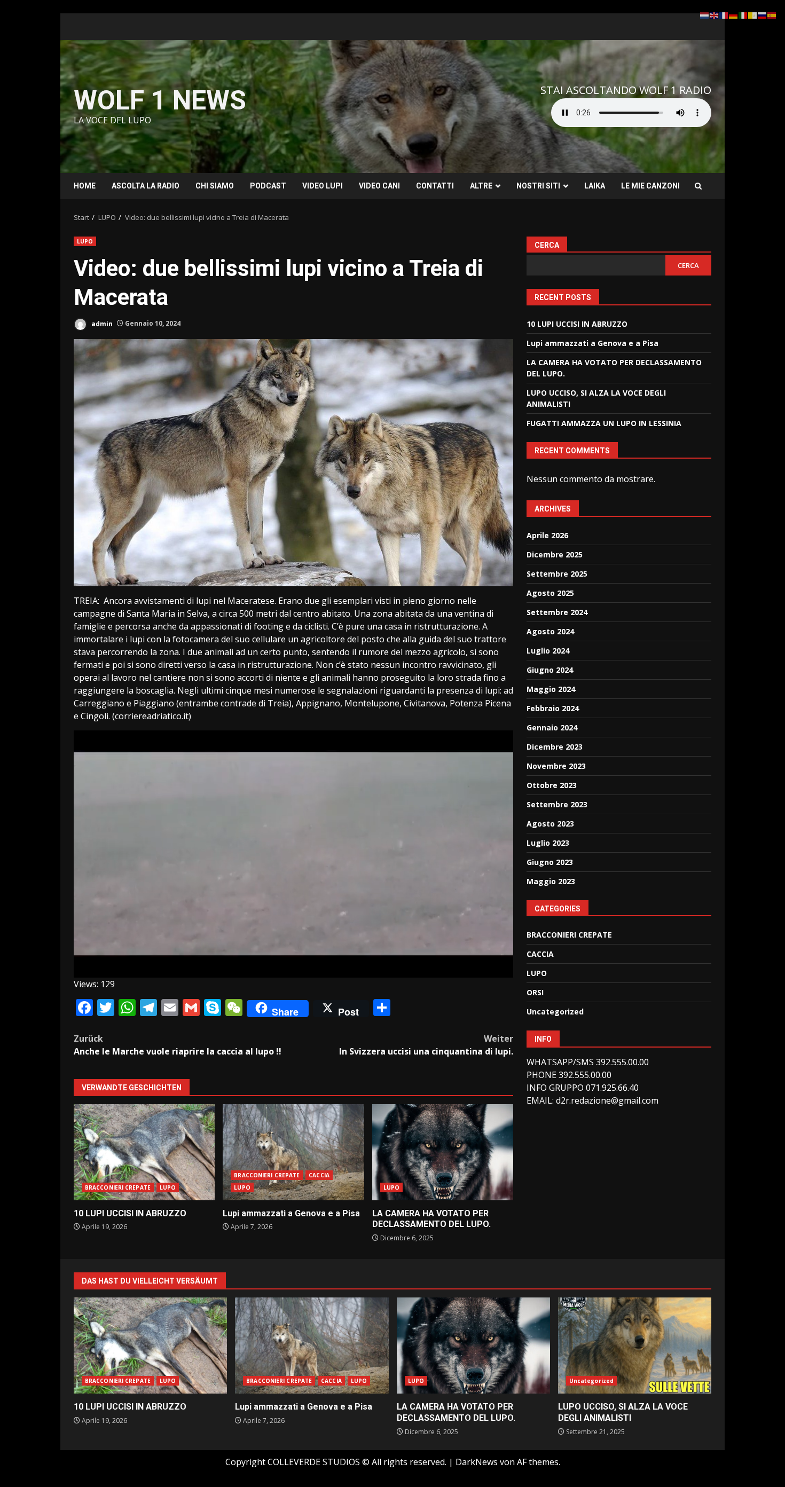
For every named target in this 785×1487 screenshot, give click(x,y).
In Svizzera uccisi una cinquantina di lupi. (426, 1045)
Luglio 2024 (548, 650)
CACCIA (319, 1175)
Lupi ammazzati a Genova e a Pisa (293, 1152)
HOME (85, 186)
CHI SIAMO (214, 186)
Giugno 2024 (550, 669)
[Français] (724, 14)
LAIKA (594, 186)
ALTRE (481, 186)
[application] (293, 854)
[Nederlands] (705, 14)
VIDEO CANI (379, 186)
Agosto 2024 (550, 631)
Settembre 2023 (557, 804)
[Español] (772, 14)
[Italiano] (743, 14)
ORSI (535, 992)
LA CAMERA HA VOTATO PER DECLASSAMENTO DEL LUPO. (442, 1152)
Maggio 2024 (551, 688)
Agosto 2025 (550, 592)
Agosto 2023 (550, 823)
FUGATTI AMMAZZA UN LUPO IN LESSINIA (604, 423)
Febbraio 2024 (553, 708)
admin (101, 323)
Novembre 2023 (556, 765)
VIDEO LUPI (322, 186)
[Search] (698, 186)
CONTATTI (435, 186)
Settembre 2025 (557, 573)
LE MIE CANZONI (650, 186)
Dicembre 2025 (555, 554)
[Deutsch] (734, 14)
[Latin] (753, 14)
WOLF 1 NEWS (160, 100)
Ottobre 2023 (552, 785)
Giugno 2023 (550, 861)
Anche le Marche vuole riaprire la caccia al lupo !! (177, 1045)
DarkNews (477, 1462)
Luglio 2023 (548, 842)
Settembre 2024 (557, 612)
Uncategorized (555, 1011)
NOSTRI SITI (538, 186)
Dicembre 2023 (555, 746)
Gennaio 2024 (552, 727)
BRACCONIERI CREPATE (118, 1187)
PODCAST (268, 186)
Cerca (547, 245)
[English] (714, 14)
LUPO (85, 241)
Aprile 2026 (547, 535)
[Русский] (762, 14)
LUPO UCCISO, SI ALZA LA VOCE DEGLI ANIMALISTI (634, 1345)
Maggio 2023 (551, 881)
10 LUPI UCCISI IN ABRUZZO (144, 1152)
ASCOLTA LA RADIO (145, 186)
